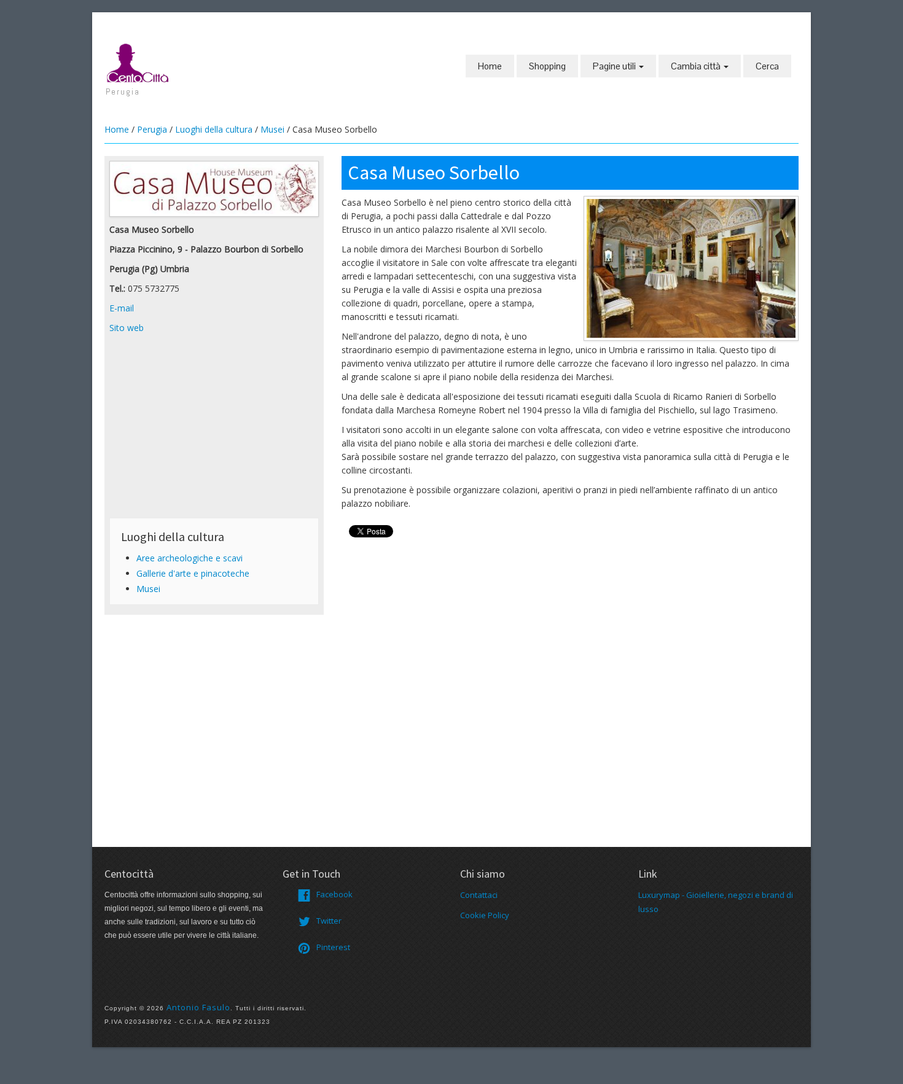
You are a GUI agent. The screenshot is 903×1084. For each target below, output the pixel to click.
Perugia (152, 129)
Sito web (126, 327)
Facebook (334, 894)
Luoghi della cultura (213, 129)
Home (490, 66)
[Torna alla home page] (138, 62)
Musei (272, 129)
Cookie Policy (484, 915)
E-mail (121, 308)
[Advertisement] (214, 427)
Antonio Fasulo (198, 1007)
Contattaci (479, 894)
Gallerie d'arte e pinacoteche (192, 573)
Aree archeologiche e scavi (189, 558)
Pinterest (333, 947)
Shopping (547, 66)
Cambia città (696, 66)
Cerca (767, 66)
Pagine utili (615, 66)
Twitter (329, 920)
